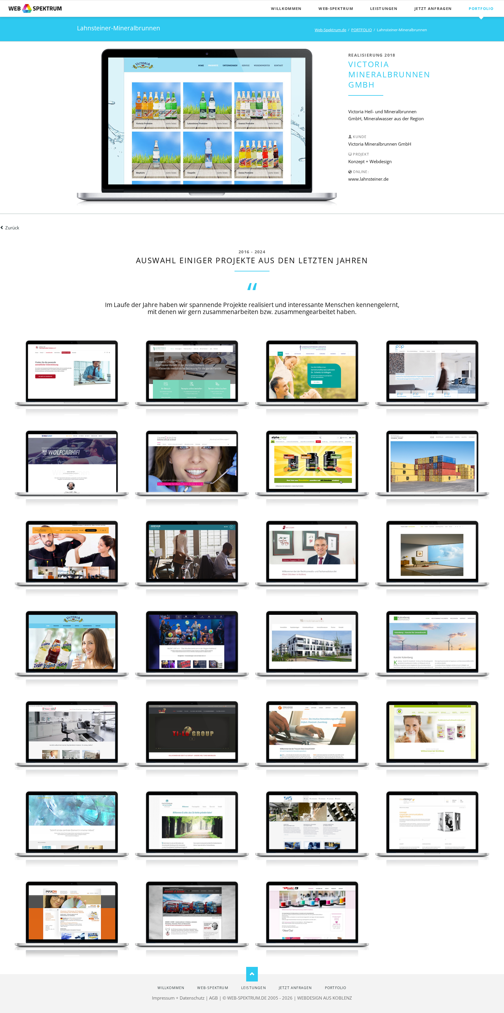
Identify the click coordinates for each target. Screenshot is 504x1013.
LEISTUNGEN (384, 8)
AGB (213, 998)
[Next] (292, 121)
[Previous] (121, 121)
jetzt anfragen (433, 8)
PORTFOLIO (481, 8)
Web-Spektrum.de (330, 29)
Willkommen (286, 8)
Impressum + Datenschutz (178, 998)
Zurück (12, 228)
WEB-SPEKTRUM (335, 8)
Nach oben (252, 974)
